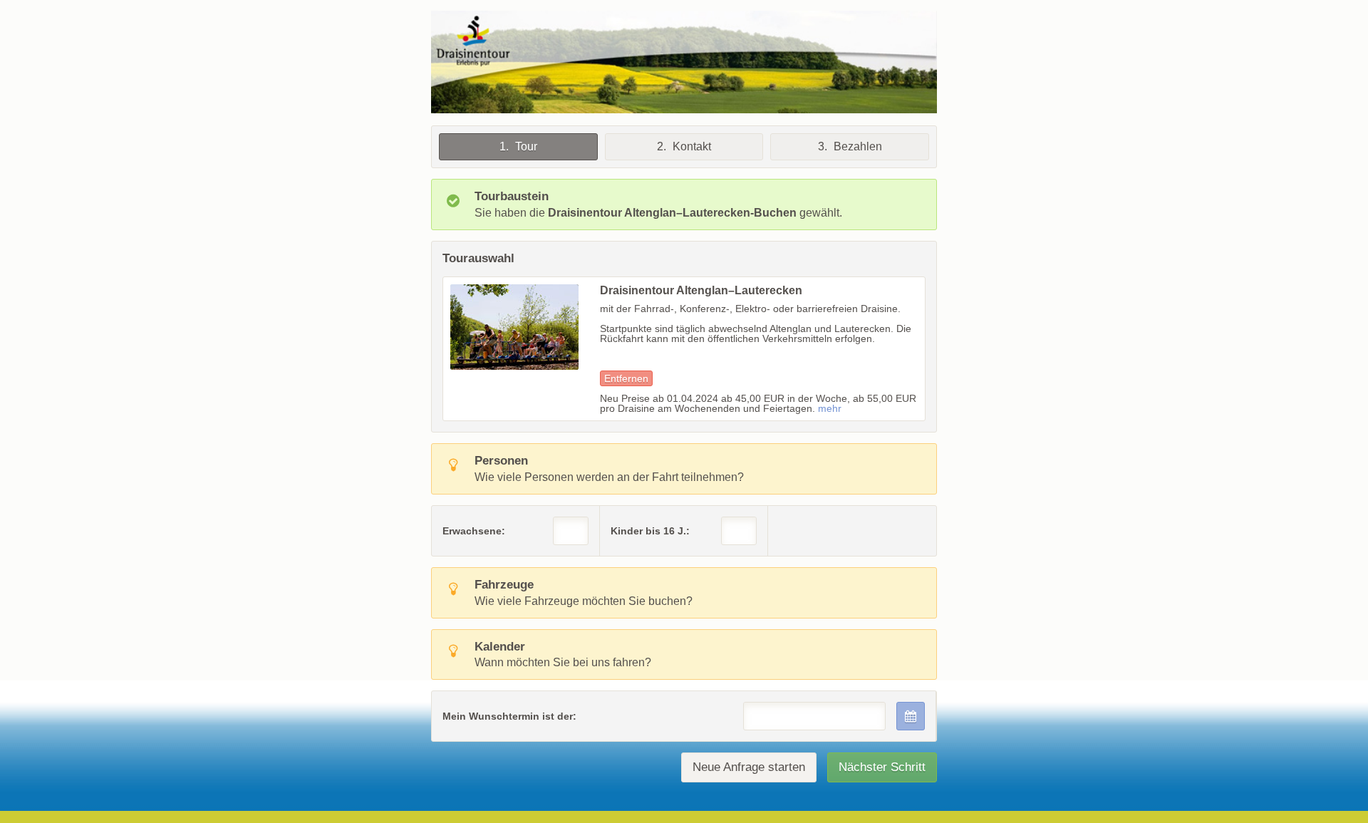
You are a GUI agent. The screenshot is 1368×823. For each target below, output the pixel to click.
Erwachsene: (473, 531)
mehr (829, 408)
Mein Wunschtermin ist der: (509, 716)
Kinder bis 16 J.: (650, 531)
